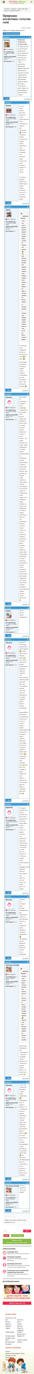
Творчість (20, 1328)
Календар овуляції (14, 1257)
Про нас (7, 1351)
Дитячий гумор (10, 1342)
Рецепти (19, 1342)
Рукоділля (8, 1344)
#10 (27, 1082)
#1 (30, 37)
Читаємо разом (10, 1336)
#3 (28, 207)
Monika (7, 40)
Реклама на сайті (10, 1355)
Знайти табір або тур (17, 1303)
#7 (28, 804)
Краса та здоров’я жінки (12, 10)
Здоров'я (8, 1324)
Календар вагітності (14, 1264)
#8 (28, 897)
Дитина (7, 1322)
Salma (8, 210)
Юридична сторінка (20, 1331)
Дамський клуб (22, 9)
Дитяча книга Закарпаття (21, 1335)
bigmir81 (9, 807)
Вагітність (20, 1320)
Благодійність (9, 1357)
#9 (28, 962)
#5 (28, 608)
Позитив (19, 1326)
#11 (27, 1183)
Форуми (13, 9)
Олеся (8, 105)
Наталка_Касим (12, 965)
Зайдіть (5, 30)
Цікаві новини (9, 1332)
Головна (6, 9)
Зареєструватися (17, 1235)
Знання (19, 1324)
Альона (9, 397)
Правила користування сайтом (14, 1353)
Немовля (8, 1326)
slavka (8, 611)
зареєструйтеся (16, 30)
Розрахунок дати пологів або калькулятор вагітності (17, 1271)
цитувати (25, 203)
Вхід (6, 1235)
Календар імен (12, 1252)
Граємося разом (22, 1340)
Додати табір (17, 1241)
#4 (28, 394)
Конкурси (8, 1360)
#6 (28, 640)
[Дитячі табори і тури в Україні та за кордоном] (17, 1292)
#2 (28, 103)
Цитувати (27, 99)
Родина (7, 1328)
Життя (19, 1322)
